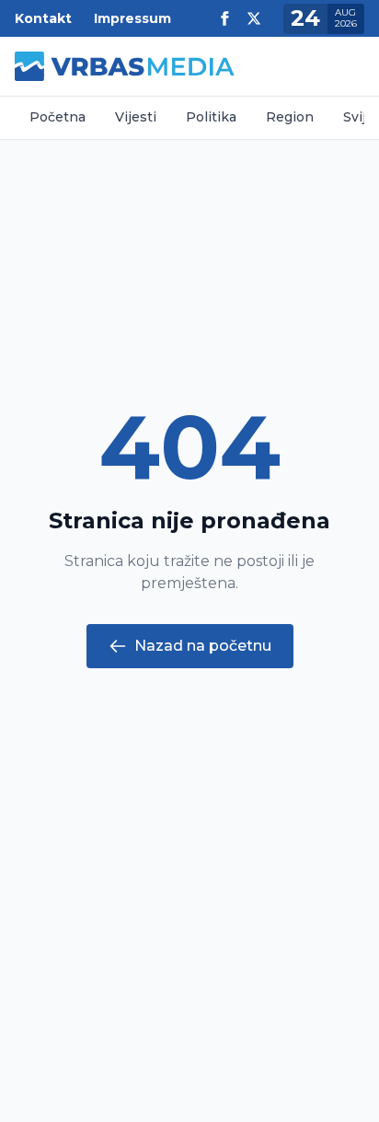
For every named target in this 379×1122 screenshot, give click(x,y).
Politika (211, 117)
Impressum (132, 18)
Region (290, 117)
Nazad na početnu (202, 645)
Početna (57, 117)
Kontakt (43, 18)
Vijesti (135, 117)
